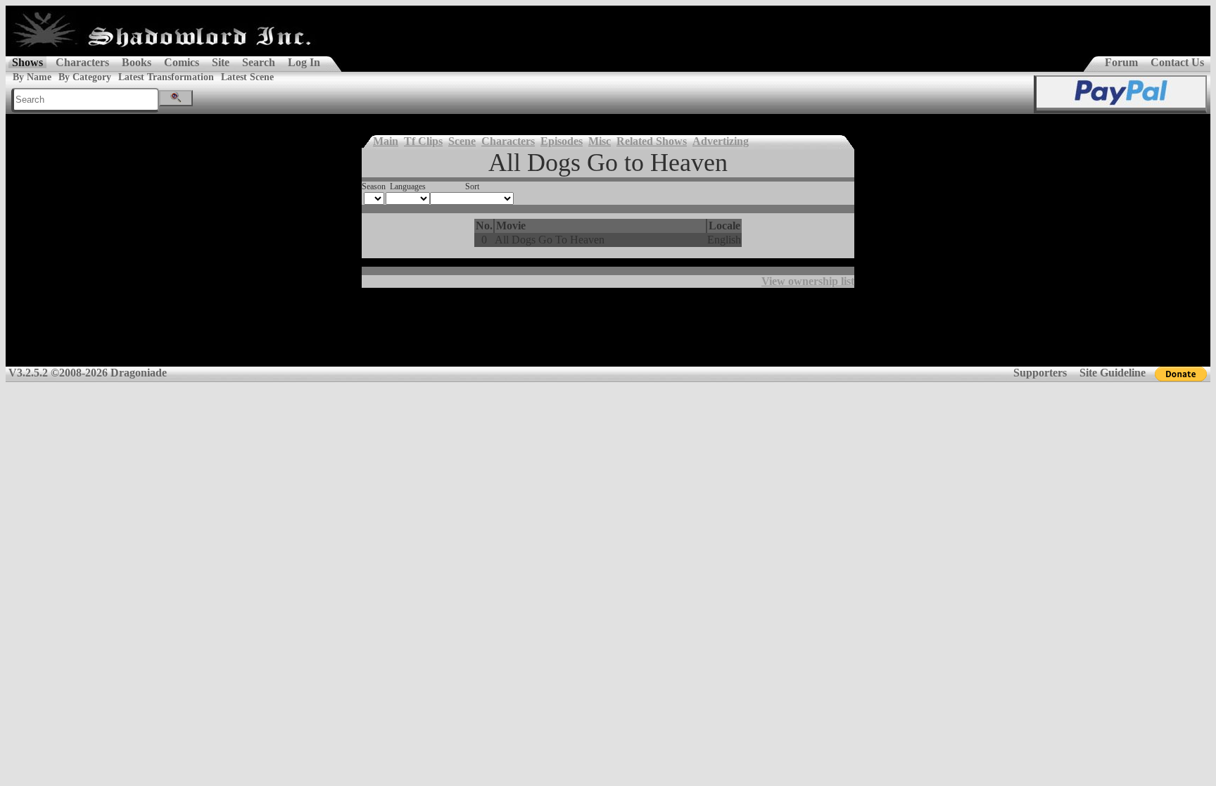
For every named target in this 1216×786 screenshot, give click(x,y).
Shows (27, 62)
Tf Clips (423, 141)
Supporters (1040, 373)
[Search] (176, 98)
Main (385, 141)
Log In (304, 62)
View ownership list (807, 281)
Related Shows (651, 141)
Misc (599, 141)
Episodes (561, 141)
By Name (32, 77)
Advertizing (720, 141)
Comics (181, 62)
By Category (84, 77)
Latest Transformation (166, 77)
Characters (82, 62)
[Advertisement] (608, 332)
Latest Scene (247, 77)
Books (136, 62)
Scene (462, 141)
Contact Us (1177, 62)
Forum (1121, 62)
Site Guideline (1112, 373)
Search (258, 62)
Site (220, 62)
